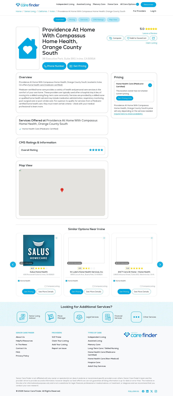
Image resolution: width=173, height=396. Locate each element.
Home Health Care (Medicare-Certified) (102, 353)
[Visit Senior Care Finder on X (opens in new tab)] (151, 391)
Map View (113, 20)
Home (19, 11)
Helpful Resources (24, 341)
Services (84, 20)
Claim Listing (151, 43)
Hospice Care (94, 362)
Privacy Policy (22, 356)
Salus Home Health (39, 272)
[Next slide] (160, 264)
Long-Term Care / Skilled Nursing (103, 348)
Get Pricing (79, 65)
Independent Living (65, 4)
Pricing (72, 20)
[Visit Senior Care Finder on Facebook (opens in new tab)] (143, 391)
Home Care (113, 4)
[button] (54, 66)
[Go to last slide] (13, 264)
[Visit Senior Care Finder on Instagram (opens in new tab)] (156, 391)
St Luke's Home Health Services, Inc (86, 272)
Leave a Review (150, 33)
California (42, 11)
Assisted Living (84, 4)
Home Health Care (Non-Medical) (103, 358)
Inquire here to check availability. (128, 114)
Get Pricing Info (125, 98)
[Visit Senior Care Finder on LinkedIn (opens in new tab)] (147, 391)
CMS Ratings (98, 20)
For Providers (139, 11)
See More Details (45, 291)
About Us (20, 337)
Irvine (52, 11)
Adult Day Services (97, 366)
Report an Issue (59, 348)
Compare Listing (53, 286)
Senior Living (30, 11)
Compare (116, 38)
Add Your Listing (59, 344)
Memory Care (99, 4)
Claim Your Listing (60, 341)
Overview (60, 20)
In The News (21, 344)
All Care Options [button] (128, 4)
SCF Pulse (56, 337)
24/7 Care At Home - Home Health (134, 272)
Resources (148, 4)
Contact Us (21, 348)
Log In (153, 11)
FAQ (18, 352)
